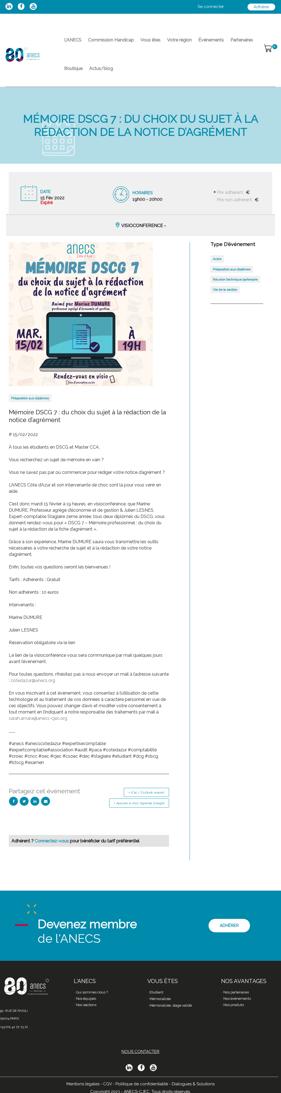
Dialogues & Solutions (193, 1083)
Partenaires (242, 40)
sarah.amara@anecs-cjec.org (38, 718)
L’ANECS (73, 40)
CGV (107, 1083)
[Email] (45, 801)
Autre (217, 259)
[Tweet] (24, 801)
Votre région (179, 40)
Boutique (73, 68)
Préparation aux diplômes (30, 398)
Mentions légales (82, 1083)
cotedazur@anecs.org (33, 680)
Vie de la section (225, 289)
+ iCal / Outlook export (146, 792)
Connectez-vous (52, 840)
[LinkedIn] (35, 801)
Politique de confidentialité (142, 1083)
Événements (211, 40)
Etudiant (156, 992)
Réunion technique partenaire (235, 279)
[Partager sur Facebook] (13, 801)
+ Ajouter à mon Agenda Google (139, 803)
